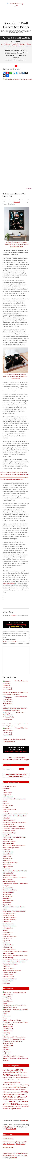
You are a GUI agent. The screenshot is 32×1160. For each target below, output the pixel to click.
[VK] (23, 73)
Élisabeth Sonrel (7, 858)
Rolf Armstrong (7, 947)
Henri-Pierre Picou (8, 900)
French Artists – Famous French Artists (14, 877)
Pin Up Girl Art (7, 938)
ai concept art (11, 1070)
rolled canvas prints (9, 583)
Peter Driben (6, 934)
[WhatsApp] (10, 73)
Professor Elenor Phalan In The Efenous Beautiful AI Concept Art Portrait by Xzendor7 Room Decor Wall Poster (17, 244)
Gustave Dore (7, 894)
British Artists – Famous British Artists (14, 822)
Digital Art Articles (8, 843)
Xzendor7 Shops (8, 974)
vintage (9, 1094)
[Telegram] (17, 73)
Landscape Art (7, 922)
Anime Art (6, 803)
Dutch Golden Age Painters (11, 847)
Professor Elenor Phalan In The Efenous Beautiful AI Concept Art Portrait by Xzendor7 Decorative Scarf (15, 376)
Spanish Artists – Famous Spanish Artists (15, 955)
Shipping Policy (20, 1144)
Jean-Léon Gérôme (8, 915)
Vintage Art (6, 966)
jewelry (12, 1082)
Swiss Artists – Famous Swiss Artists (14, 962)
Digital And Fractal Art (9, 841)
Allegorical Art (7, 795)
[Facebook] (4, 73)
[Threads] (4, 75)
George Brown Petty (9, 881)
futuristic (20, 1080)
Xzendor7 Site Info (8, 977)
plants (11, 1087)
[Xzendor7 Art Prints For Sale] (16, 660)
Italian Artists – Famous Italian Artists (14, 911)
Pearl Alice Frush (8, 932)
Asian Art (5, 812)
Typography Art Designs (10, 964)
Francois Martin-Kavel (9, 875)
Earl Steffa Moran (8, 852)
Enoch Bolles (6, 864)
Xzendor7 (17, 202)
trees (4, 1094)
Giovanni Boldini (8, 888)
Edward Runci (7, 856)
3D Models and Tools (9, 786)
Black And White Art (9, 820)
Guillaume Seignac (8, 892)
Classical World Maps (9, 833)
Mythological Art (8, 928)
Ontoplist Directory (8, 1147)
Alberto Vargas (7, 792)
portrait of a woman (9, 1089)
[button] (16, 38)
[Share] (7, 75)
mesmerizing (19, 1085)
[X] (26, 73)
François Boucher (8, 873)
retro (4, 1092)
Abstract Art (6, 788)
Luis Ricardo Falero (8, 924)
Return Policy (7, 1142)
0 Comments (23, 60)
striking (18, 1092)
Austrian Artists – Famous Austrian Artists (15, 814)
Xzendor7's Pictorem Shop (16, 751)
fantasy (22, 1077)
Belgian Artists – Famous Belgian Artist (14, 816)
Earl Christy (6, 850)
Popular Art (6, 941)
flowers (10, 1080)
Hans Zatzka (6, 898)
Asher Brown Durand (9, 809)
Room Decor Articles (9, 949)
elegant (18, 1077)
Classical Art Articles (9, 831)
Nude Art (5, 930)
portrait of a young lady (20, 1089)
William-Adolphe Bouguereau (12, 970)
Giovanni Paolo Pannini (10, 890)
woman (15, 1094)
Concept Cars (7, 835)
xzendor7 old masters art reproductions (15, 1102)
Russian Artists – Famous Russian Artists (15, 951)
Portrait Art (6, 943)
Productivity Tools (8, 945)
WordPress (13, 1158)
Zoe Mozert (6, 983)
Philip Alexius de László (10, 936)
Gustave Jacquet (7, 896)
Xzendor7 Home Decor (10, 972)
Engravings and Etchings (10, 862)
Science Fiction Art (8, 953)
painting (26, 1085)
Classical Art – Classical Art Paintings (14, 828)
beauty (7, 1075)
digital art (6, 1077)
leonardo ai (9, 1084)
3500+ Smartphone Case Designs (16, 759)
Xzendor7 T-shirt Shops (10, 979)
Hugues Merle (7, 905)
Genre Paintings (7, 879)
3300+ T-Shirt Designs (16, 757)
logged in (13, 615)
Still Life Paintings (8, 957)
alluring (19, 1069)
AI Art (4, 790)
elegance (12, 1077)
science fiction (12, 1092)
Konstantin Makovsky (9, 919)
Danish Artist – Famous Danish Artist (14, 837)
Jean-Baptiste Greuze (9, 913)
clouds (24, 1075)
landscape (17, 1082)
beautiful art (24, 1072)
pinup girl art (6, 1087)
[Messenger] (13, 73)
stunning (24, 1092)
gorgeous (6, 1082)
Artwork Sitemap (8, 1138)
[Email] (20, 73)
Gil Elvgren (6, 886)
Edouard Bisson (7, 854)
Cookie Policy (11, 1144)
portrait (17, 1087)
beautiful (15, 1072)
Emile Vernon (7, 860)
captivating (16, 1075)
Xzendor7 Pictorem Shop (16, 624)
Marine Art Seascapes (9, 926)
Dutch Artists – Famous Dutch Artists (14, 845)
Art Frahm (6, 807)
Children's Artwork (8, 824)
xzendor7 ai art (11, 1096)
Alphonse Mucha (8, 797)
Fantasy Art (6, 869)
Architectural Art (8, 805)
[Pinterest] (7, 73)
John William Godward (9, 917)
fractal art (15, 1080)
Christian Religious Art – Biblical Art (13, 826)
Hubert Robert (7, 902)
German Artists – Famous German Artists (15, 883)
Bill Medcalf (6, 818)
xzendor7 (22, 1094)
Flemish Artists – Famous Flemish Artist (15, 871)
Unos (25, 1155)
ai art (4, 1070)
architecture (6, 1072)
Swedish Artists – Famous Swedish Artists (15, 960)
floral (5, 1080)
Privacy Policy (15, 1142)
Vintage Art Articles (8, 968)
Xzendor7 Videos (8, 981)
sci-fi (8, 1092)
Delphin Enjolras (8, 839)
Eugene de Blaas (8, 867)
